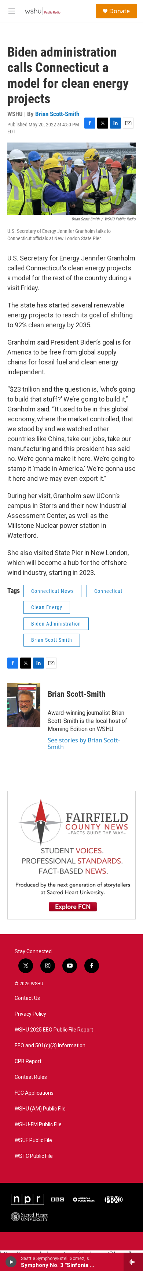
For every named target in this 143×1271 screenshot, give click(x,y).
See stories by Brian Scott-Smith (84, 743)
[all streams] (133, 1262)
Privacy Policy (30, 1014)
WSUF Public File (33, 1140)
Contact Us (27, 998)
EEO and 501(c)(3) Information (50, 1045)
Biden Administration (56, 624)
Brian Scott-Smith (57, 114)
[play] (11, 1261)
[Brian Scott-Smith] (23, 705)
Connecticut (108, 591)
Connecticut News (52, 591)
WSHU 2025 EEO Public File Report (54, 1030)
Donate (119, 11)
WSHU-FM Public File (38, 1124)
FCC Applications (34, 1093)
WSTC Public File (34, 1156)
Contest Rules (31, 1077)
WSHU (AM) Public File (40, 1109)
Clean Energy (46, 607)
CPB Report (28, 1061)
